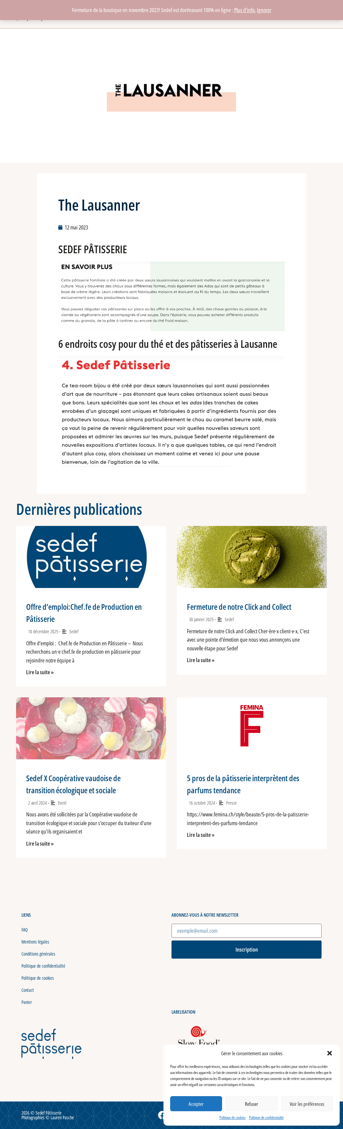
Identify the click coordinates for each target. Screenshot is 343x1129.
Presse (231, 803)
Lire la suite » (40, 672)
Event (62, 803)
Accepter (196, 1103)
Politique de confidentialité (266, 1117)
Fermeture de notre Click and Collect (239, 606)
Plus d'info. (245, 10)
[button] (329, 1053)
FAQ (24, 929)
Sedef (73, 631)
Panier (26, 1002)
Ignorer (264, 10)
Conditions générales (38, 954)
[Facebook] (162, 1115)
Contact (27, 990)
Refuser (251, 1103)
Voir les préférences (307, 1103)
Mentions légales (35, 941)
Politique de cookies (232, 1117)
